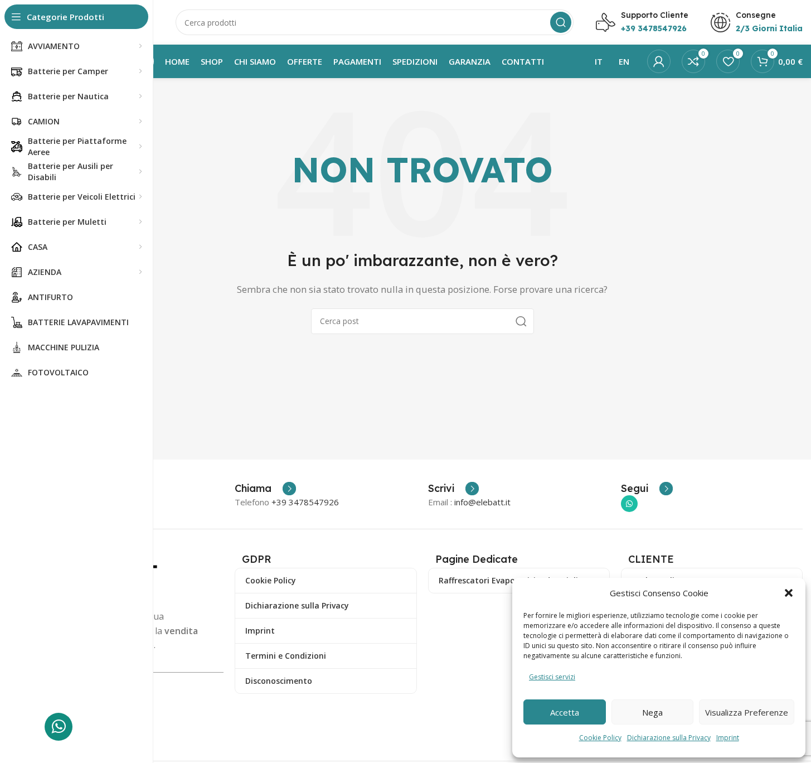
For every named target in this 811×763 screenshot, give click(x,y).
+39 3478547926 (305, 502)
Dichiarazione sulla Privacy (669, 737)
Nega (652, 712)
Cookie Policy (600, 737)
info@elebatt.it (482, 502)
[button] (788, 592)
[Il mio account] (659, 61)
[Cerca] (560, 22)
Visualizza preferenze (746, 712)
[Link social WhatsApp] (629, 503)
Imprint (727, 737)
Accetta (564, 712)
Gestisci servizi (552, 677)
